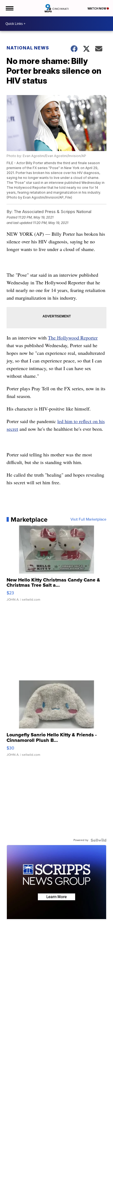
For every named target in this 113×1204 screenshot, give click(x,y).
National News (28, 48)
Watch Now (97, 8)
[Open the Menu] (9, 8)
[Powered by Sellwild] (98, 840)
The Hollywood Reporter (73, 337)
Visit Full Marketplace (88, 519)
